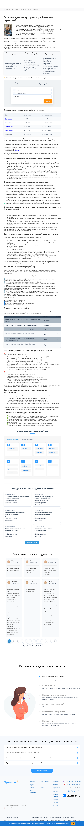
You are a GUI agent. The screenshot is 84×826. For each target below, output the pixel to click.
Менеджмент (52, 452)
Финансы (38, 469)
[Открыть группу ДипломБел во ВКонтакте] (71, 797)
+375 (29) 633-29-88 (73, 784)
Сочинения (55, 799)
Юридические (9, 130)
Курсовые (55, 784)
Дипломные (56, 781)
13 (23, 645)
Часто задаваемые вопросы (33, 792)
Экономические (9, 126)
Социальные (8, 119)
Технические (9, 122)
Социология (25, 470)
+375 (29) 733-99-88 (74, 781)
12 (54, 641)
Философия (39, 465)
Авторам (32, 781)
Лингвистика (39, 448)
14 (27, 645)
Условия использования (63, 823)
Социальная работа (25, 465)
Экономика (52, 465)
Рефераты (55, 791)
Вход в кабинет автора (32, 786)
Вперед (38, 645)
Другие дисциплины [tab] (27, 439)
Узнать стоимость (32, 542)
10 (46, 641)
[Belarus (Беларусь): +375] (14, 96)
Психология (11, 472)
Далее (48, 101)
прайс (17, 150)
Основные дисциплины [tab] (13, 439)
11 (50, 641)
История (24, 448)
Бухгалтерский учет (12, 449)
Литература (39, 452)
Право (9, 469)
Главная (8, 9)
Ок (73, 823)
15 (32, 645)
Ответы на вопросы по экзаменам (56, 804)
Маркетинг (52, 448)
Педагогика (11, 465)
